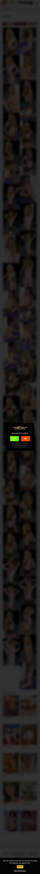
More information (20, 871)
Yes (14, 439)
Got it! (20, 867)
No (25, 439)
